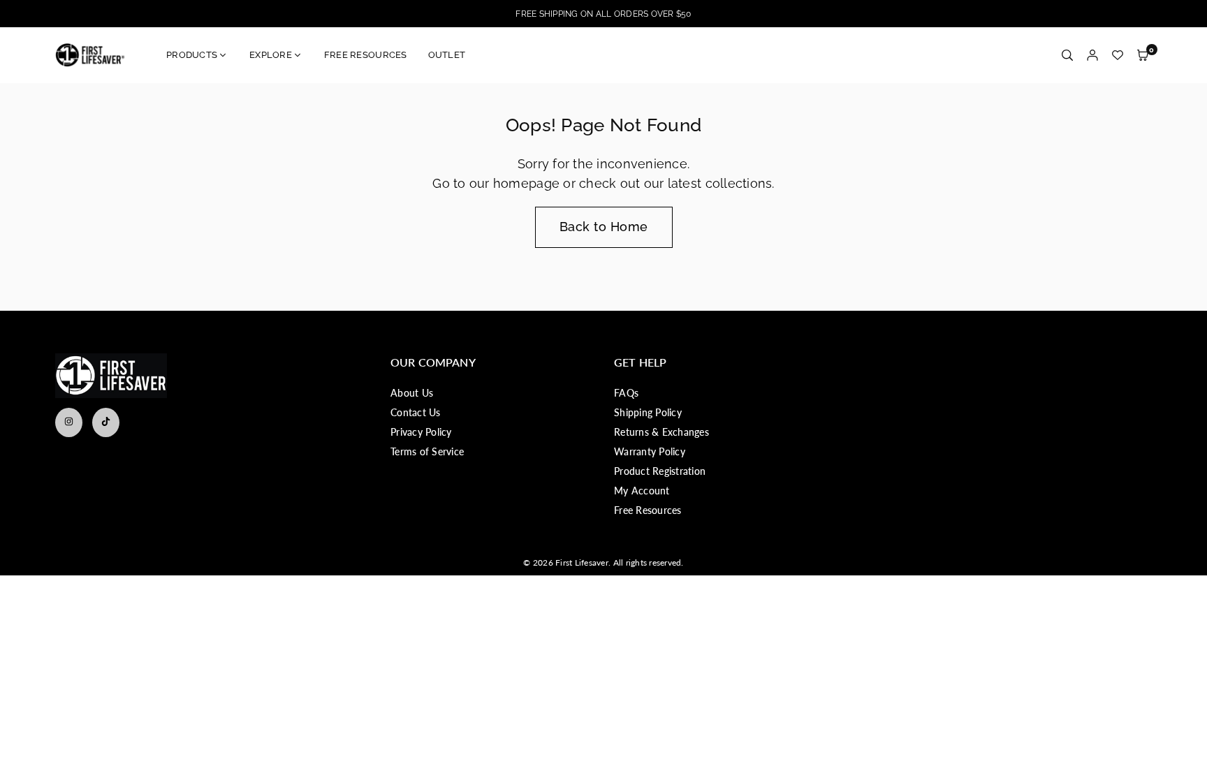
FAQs (626, 393)
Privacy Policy (421, 432)
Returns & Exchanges (661, 432)
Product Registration (659, 471)
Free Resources (648, 510)
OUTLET (447, 55)
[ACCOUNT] (1092, 55)
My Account (642, 490)
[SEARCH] (1067, 55)
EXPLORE (270, 55)
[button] (1142, 55)
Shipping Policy (648, 412)
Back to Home (603, 226)
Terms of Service (427, 451)
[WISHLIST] (1117, 55)
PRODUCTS (191, 55)
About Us (411, 393)
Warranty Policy (649, 451)
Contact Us (415, 412)
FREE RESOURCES (365, 55)
